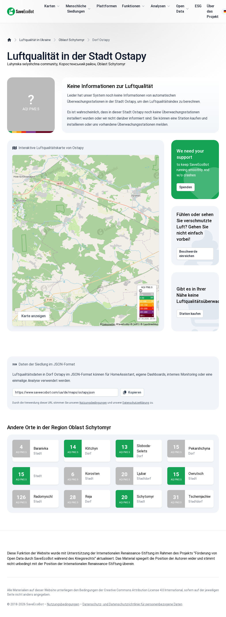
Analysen (158, 6)
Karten (49, 6)
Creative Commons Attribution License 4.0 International (143, 590)
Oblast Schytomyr (72, 40)
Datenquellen (108, 324)
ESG (198, 6)
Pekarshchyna (199, 448)
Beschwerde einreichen (188, 254)
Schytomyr (145, 496)
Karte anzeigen (33, 316)
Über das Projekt (212, 11)
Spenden (185, 187)
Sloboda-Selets (144, 448)
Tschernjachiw (199, 496)
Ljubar (141, 474)
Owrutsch (195, 474)
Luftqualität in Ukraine (35, 40)
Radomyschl (43, 496)
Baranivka (41, 448)
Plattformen (107, 6)
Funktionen (131, 6)
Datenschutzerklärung (135, 402)
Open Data (180, 8)
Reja (88, 496)
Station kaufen (190, 313)
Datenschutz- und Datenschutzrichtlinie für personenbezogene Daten (132, 604)
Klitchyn (91, 448)
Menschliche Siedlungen (76, 8)
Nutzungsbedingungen (93, 402)
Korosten (92, 474)
